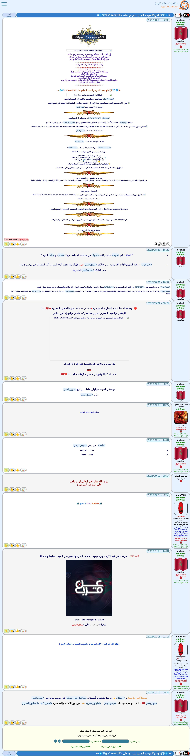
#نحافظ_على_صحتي (76, 698)
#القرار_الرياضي (69, 122)
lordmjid (180, 20)
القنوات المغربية (169, 7)
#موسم (115, 255)
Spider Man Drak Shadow (181, 406)
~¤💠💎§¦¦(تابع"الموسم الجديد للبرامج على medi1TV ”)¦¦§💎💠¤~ (133, 15)
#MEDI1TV (79, 141)
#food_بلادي (46, 703)
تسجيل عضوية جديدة (111, 747)
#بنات (51, 255)
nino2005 (181, 495)
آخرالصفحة (9, 15)
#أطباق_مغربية (93, 703)
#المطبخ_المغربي (30, 703)
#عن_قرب (146, 264)
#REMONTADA (94, 118)
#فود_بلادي (151, 703)
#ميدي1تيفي (80, 107)
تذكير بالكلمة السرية (80, 747)
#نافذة (101, 445)
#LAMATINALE (104, 148)
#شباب (60, 255)
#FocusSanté (165, 287)
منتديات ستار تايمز (166, 3)
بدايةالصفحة (9, 753)
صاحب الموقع (180, 476)
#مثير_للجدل (69, 389)
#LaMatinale (109, 287)
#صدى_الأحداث (108, 99)
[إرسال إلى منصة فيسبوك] (164, 244)
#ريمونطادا (106, 118)
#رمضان (120, 698)
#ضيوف (96, 255)
